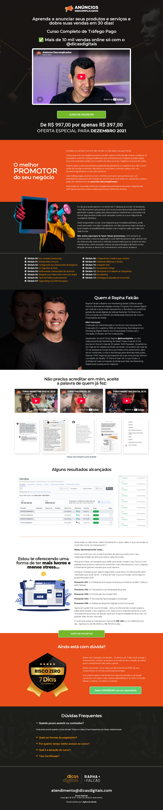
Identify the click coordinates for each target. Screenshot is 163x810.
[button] (81, 723)
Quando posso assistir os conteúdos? (61, 723)
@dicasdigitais (125, 338)
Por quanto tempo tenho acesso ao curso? (64, 743)
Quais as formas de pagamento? (58, 737)
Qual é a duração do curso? (55, 749)
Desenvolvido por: (81, 802)
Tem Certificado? (49, 756)
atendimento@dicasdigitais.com (81, 790)
